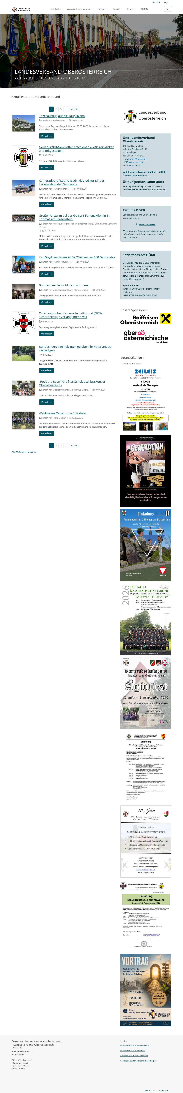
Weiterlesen (46, 136)
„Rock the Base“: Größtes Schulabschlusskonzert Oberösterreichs (72, 383)
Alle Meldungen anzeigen (24, 451)
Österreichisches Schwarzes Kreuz (134, 1045)
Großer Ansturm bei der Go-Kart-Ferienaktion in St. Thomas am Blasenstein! (74, 217)
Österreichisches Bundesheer (132, 1050)
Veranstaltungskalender (79, 9)
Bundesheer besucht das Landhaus (63, 285)
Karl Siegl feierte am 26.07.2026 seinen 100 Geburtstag (77, 257)
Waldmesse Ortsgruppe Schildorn (62, 413)
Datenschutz (149, 1090)
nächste (74, 109)
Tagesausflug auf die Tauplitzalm (62, 116)
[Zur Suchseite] (167, 9)
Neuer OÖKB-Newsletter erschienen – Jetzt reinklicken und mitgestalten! (76, 149)
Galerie (116, 9)
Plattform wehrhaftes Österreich (134, 1055)
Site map (156, 2)
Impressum (164, 1090)
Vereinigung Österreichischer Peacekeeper (138, 1060)
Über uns (102, 9)
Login (166, 2)
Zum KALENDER (147, 224)
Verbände (56, 9)
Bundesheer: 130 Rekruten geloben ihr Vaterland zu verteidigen (75, 348)
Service (130, 9)
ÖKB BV (144, 9)
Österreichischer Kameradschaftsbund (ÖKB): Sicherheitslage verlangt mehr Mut (71, 315)
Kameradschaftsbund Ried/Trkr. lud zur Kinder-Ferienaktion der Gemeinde (72, 182)
